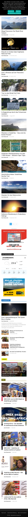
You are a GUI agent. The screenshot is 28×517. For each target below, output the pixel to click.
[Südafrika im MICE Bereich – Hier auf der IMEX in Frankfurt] (14, 465)
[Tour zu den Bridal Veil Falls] (14, 85)
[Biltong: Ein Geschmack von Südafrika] (5, 332)
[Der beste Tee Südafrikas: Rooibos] (5, 353)
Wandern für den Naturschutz (11, 195)
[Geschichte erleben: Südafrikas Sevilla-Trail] (14, 166)
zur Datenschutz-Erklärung (14, 13)
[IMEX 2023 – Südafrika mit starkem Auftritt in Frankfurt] (14, 441)
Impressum (3, 512)
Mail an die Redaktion (22, 512)
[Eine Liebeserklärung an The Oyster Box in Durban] (14, 309)
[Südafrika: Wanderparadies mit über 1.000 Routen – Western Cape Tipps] (14, 146)
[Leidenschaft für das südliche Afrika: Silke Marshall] (14, 490)
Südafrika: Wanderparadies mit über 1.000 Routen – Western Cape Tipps (13, 154)
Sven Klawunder (4, 34)
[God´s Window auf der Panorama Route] (14, 64)
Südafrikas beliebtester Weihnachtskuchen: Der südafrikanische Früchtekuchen (17, 346)
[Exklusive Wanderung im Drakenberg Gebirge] (14, 206)
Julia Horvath (7, 427)
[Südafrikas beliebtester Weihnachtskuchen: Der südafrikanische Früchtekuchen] (5, 346)
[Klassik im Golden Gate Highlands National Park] (14, 44)
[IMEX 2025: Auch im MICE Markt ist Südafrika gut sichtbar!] (14, 392)
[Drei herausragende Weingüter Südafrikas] (5, 339)
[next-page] (16, 224)
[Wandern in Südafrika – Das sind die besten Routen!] (14, 125)
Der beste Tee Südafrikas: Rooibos (18, 351)
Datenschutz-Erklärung (12, 512)
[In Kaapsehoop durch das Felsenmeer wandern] (14, 104)
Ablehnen (18, 11)
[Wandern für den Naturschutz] (14, 187)
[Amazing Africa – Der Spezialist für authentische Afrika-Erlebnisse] (14, 416)
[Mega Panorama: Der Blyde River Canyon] (14, 23)
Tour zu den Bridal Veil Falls (10, 93)
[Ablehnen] (26, 7)
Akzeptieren (11, 11)
